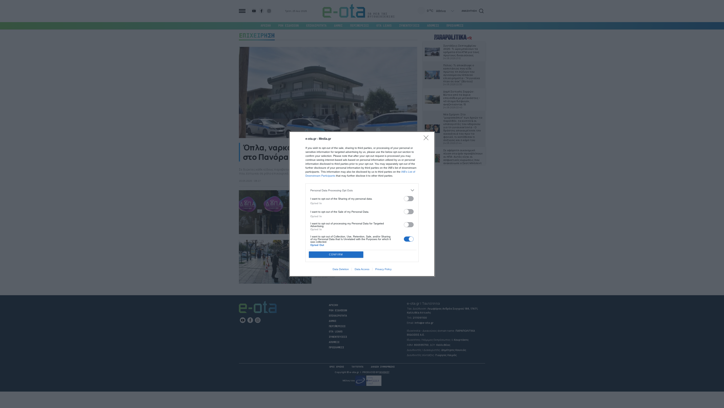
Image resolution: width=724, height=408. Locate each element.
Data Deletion (341, 269)
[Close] (427, 139)
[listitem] (362, 190)
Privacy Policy (383, 269)
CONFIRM (336, 254)
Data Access (362, 269)
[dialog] (362, 204)
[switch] (409, 198)
